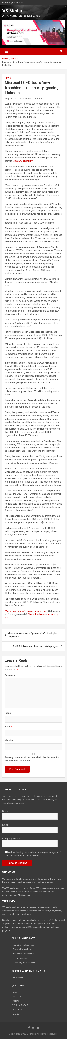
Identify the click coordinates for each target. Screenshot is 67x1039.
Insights (16, 1001)
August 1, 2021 (12, 98)
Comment (11, 675)
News (14, 992)
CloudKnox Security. (23, 161)
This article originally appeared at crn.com (26, 611)
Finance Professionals (22, 949)
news (8, 78)
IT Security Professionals (23, 962)
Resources (17, 1009)
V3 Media (12, 10)
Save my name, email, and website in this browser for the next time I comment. (32, 759)
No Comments (36, 98)
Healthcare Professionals (23, 954)
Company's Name (11, 838)
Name (8, 713)
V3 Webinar (17, 978)
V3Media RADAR (20, 1005)
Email (8, 726)
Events (15, 1014)
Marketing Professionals (23, 945)
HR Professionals (20, 958)
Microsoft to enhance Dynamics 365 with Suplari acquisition (32, 635)
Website (9, 740)
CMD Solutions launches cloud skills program (36, 646)
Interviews (17, 996)
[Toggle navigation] (6, 51)
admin (24, 98)
